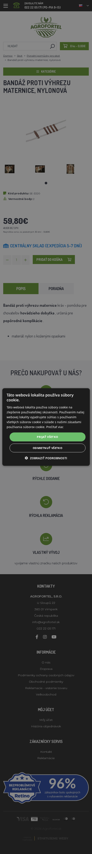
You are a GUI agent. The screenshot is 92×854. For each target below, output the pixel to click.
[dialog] (46, 427)
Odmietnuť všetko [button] (47, 448)
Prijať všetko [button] (47, 437)
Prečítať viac (55, 427)
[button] (46, 457)
